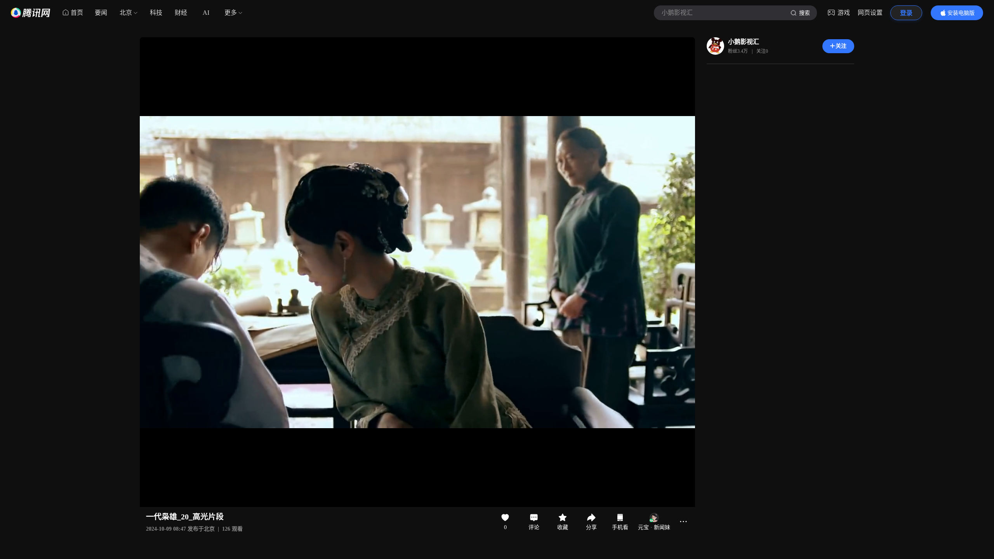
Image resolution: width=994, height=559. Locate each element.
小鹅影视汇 (743, 41)
